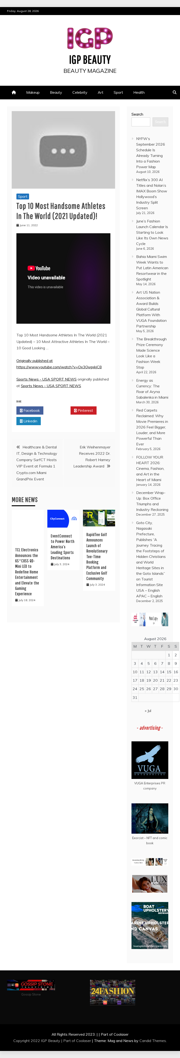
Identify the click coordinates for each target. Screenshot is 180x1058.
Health (139, 92)
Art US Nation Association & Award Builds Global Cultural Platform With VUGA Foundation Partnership (151, 309)
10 (135, 671)
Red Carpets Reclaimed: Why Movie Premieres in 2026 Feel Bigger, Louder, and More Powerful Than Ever (152, 427)
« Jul (148, 710)
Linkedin (29, 421)
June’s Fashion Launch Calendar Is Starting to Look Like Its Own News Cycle (152, 232)
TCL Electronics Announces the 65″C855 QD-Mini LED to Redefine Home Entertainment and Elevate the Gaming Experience (27, 571)
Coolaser (83, 1040)
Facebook (31, 410)
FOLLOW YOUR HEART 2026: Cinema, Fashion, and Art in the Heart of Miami (150, 468)
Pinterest (85, 410)
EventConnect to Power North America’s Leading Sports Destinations (63, 546)
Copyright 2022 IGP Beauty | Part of (44, 1040)
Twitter (58, 410)
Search (137, 114)
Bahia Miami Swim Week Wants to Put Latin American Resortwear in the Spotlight (152, 267)
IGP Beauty (90, 59)
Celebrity (79, 92)
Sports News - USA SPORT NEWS (46, 379)
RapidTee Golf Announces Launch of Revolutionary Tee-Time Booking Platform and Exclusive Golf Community (97, 556)
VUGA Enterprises (147, 783)
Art (100, 92)
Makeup (33, 92)
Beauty (56, 92)
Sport (118, 92)
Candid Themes (152, 1040)
